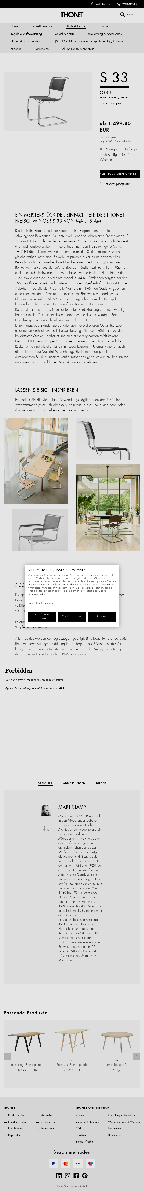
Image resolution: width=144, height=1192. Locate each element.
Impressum (48, 603)
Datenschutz (34, 603)
